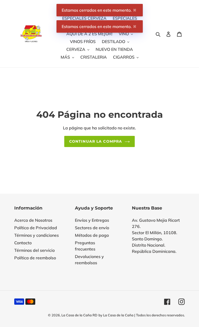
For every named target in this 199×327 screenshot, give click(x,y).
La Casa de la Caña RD (79, 315)
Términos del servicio (34, 250)
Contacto (23, 242)
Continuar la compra (95, 141)
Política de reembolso (35, 257)
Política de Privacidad (35, 227)
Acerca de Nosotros (33, 220)
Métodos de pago (92, 235)
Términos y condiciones (36, 235)
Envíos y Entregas (92, 220)
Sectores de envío (92, 227)
